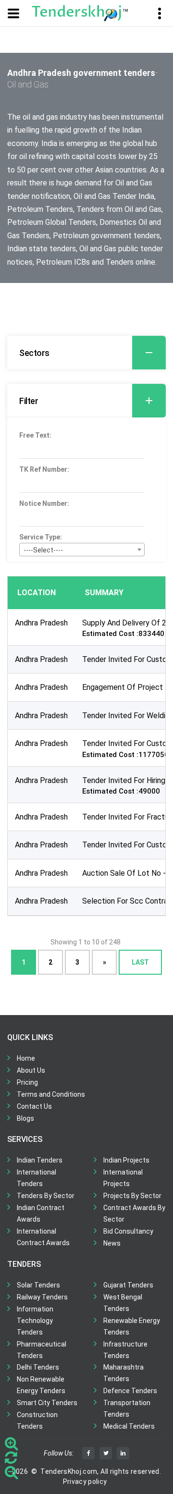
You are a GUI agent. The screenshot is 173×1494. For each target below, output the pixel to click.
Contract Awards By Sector (134, 1213)
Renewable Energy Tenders (131, 1326)
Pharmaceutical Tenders (41, 1349)
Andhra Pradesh (41, 622)
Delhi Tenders (38, 1367)
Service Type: (40, 537)
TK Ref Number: (44, 469)
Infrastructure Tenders (125, 1349)
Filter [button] (28, 401)
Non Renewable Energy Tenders (41, 1385)
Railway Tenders (42, 1297)
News (112, 1243)
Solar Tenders (38, 1285)
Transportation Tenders (126, 1408)
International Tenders (36, 1178)
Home (26, 1058)
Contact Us (34, 1106)
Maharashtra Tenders (123, 1373)
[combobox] (82, 549)
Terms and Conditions (51, 1094)
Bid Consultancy (128, 1231)
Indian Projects (126, 1160)
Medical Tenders (129, 1426)
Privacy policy (85, 1481)
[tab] (86, 352)
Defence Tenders (130, 1391)
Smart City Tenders (47, 1403)
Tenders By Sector (45, 1196)
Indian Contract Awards (40, 1213)
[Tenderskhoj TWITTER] (105, 1453)
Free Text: (35, 435)
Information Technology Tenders (35, 1320)
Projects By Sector (132, 1196)
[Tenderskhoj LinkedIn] (123, 1453)
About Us (31, 1070)
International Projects (123, 1178)
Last (140, 962)
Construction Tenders (37, 1420)
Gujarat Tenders (128, 1285)
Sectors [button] (34, 353)
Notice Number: (44, 503)
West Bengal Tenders (122, 1302)
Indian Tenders (39, 1160)
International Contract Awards (43, 1237)
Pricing (27, 1082)
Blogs (25, 1118)
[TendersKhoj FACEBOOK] (88, 1453)
